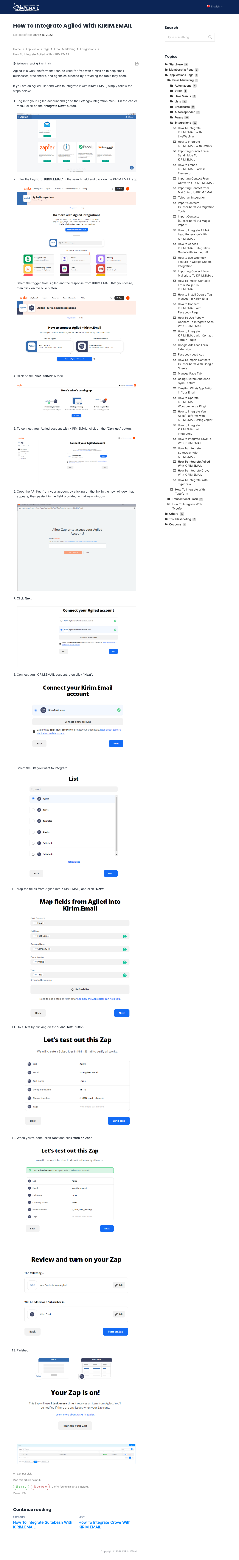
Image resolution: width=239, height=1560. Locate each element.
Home (17, 49)
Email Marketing (65, 49)
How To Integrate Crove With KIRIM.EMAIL (105, 1524)
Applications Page (38, 49)
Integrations (88, 49)
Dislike (41, 1486)
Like (22, 1486)
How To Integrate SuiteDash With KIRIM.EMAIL (42, 1524)
